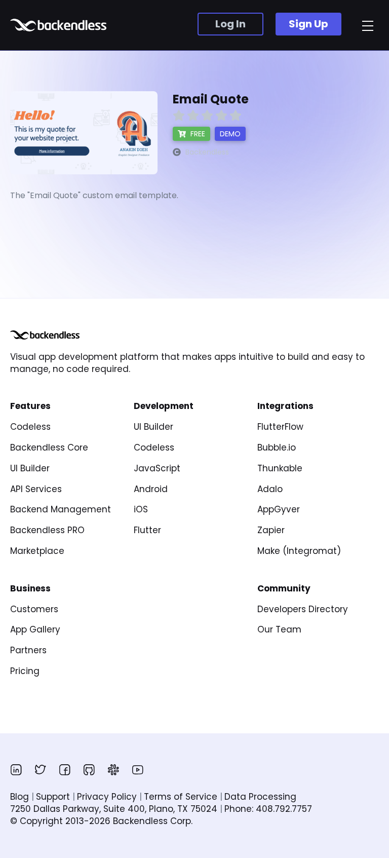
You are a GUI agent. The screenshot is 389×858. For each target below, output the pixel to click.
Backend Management (60, 509)
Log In (230, 24)
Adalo (270, 489)
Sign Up (308, 24)
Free (196, 134)
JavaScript (157, 468)
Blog (19, 797)
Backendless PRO (47, 530)
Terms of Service (180, 797)
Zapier (271, 530)
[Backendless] (45, 335)
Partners (28, 650)
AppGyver (278, 509)
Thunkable (279, 468)
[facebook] (65, 770)
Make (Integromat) (299, 551)
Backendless (59, 25)
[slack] (113, 770)
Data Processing (260, 797)
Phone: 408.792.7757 (268, 809)
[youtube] (138, 770)
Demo (230, 134)
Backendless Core (49, 447)
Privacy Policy (107, 797)
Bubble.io (276, 447)
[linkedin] (16, 770)
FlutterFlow (280, 427)
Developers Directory (302, 609)
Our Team (279, 629)
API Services (36, 489)
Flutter (147, 530)
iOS (141, 509)
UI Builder (30, 468)
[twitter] (40, 770)
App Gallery (35, 629)
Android (151, 489)
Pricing (25, 671)
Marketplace (37, 551)
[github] (89, 770)
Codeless (30, 427)
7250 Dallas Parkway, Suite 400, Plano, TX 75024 (113, 809)
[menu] (368, 26)
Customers (34, 609)
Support (53, 797)
